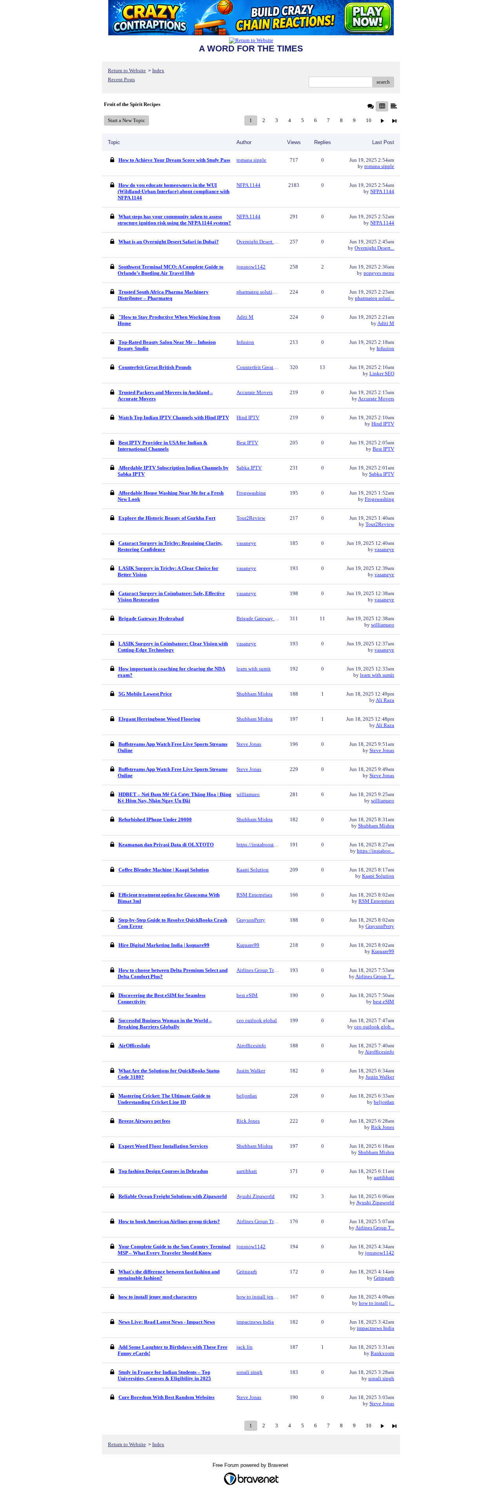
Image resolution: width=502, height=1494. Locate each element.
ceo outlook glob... (374, 1027)
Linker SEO (381, 373)
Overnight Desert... (374, 248)
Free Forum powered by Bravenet (251, 1465)
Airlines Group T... (374, 976)
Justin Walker (380, 1077)
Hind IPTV (382, 424)
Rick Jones (382, 1127)
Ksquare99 (382, 951)
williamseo (382, 625)
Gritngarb (384, 1278)
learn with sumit (377, 675)
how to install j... (376, 1303)
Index (158, 70)
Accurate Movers (376, 399)
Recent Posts (121, 79)
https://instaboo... (375, 851)
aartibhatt (384, 1177)
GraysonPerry (380, 926)
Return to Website (127, 70)
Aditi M (385, 323)
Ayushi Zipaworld (375, 1202)
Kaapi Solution (378, 876)
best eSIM (383, 1002)
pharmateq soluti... (374, 298)
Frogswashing (379, 499)
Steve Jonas (381, 750)
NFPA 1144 (382, 191)
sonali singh (381, 1378)
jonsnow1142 (379, 1253)
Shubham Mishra (376, 826)
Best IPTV (383, 449)
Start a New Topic (126, 120)
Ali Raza (385, 700)
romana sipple (379, 166)
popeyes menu (379, 273)
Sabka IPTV (381, 474)
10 (368, 120)
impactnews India (375, 1328)
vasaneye (384, 549)
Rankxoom (382, 1353)
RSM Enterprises (376, 901)
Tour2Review (380, 524)
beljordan (384, 1102)
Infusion (385, 348)
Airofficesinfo (379, 1052)
